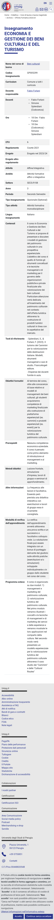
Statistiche (7, 771)
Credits (5, 761)
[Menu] (51, 3)
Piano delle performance (13, 744)
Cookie (5, 757)
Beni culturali (33, 64)
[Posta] (41, 9)
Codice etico (8, 718)
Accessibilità (8, 695)
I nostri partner (9, 790)
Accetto (18, 916)
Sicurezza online (10, 751)
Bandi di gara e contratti (13, 712)
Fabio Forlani (33, 91)
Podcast (6, 822)
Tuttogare (6, 754)
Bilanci (5, 715)
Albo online (7, 698)
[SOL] (46, 9)
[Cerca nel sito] (51, 9)
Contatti (13, 861)
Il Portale (6, 764)
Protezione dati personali (14, 748)
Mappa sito (7, 767)
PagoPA (5, 741)
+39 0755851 (15, 854)
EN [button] (45, 3)
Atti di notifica (8, 708)
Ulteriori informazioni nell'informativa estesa (22, 911)
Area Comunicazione (12, 815)
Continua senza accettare (38, 916)
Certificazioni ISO (10, 803)
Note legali (7, 725)
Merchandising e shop (12, 825)
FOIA (4, 722)
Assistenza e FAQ (10, 705)
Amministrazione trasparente (16, 702)
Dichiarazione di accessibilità (16, 774)
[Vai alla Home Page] (12, 6)
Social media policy (11, 819)
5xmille (5, 829)
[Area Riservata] (37, 9)
